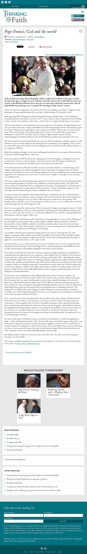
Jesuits (78, 8)
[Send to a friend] (45, 47)
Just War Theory (13, 438)
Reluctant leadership (14, 450)
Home (26, 552)
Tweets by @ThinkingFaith (14, 459)
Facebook (6, 2)
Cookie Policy (50, 552)
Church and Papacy (19, 39)
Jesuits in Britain (32, 539)
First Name (48, 513)
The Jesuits (30, 39)
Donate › (78, 16)
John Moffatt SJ (39, 37)
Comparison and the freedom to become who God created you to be (32, 487)
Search (2, 2)
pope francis (13, 42)
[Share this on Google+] (31, 47)
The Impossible (12, 435)
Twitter (9, 2)
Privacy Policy (39, 552)
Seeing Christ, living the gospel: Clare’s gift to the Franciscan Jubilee (33, 446)
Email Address (10, 513)
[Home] (15, 16)
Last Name (8, 518)
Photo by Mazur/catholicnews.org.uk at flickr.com (64, 54)
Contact (59, 552)
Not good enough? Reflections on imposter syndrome (27, 479)
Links (31, 552)
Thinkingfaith (43, 6)
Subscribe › (79, 20)
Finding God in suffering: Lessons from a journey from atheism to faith (34, 490)
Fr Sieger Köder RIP (14, 442)
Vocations (14, 6)
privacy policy (21, 533)
